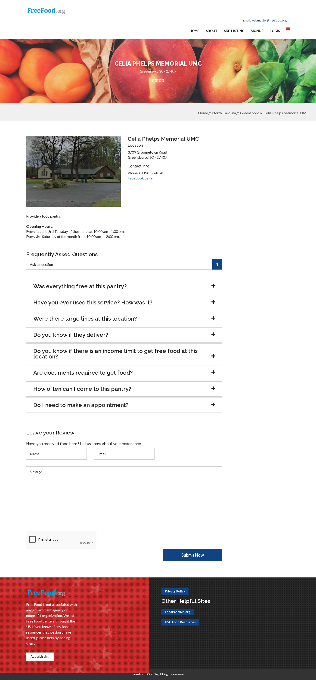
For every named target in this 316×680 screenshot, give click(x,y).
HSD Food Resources (180, 622)
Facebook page (140, 178)
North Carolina (224, 113)
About (211, 31)
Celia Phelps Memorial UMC (286, 113)
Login (275, 31)
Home (194, 31)
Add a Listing (40, 656)
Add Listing (234, 31)
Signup (257, 31)
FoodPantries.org (177, 612)
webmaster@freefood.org (269, 20)
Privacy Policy (175, 591)
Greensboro (249, 113)
